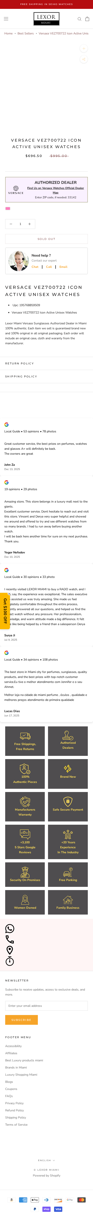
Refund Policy (14, 1110)
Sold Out (46, 239)
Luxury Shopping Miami (21, 1075)
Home (8, 33)
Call (49, 267)
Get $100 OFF (5, 611)
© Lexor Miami (46, 1169)
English (44, 1160)
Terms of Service (16, 1125)
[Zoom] (84, 48)
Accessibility (13, 1046)
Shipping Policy (21, 376)
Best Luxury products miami (24, 1060)
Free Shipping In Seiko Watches (46, 4)
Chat (35, 267)
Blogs (9, 1082)
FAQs (9, 1096)
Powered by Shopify (46, 1176)
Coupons (11, 1089)
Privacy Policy (14, 1103)
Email (63, 267)
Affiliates (11, 1053)
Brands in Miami (16, 1067)
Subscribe (21, 1020)
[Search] (80, 19)
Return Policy (19, 363)
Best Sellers (26, 33)
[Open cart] (87, 19)
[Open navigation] (6, 18)
